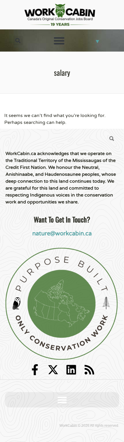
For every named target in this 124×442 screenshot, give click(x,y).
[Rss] (89, 369)
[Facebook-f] (34, 369)
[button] (18, 40)
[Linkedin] (71, 369)
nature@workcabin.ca (62, 233)
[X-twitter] (53, 369)
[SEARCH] (112, 138)
